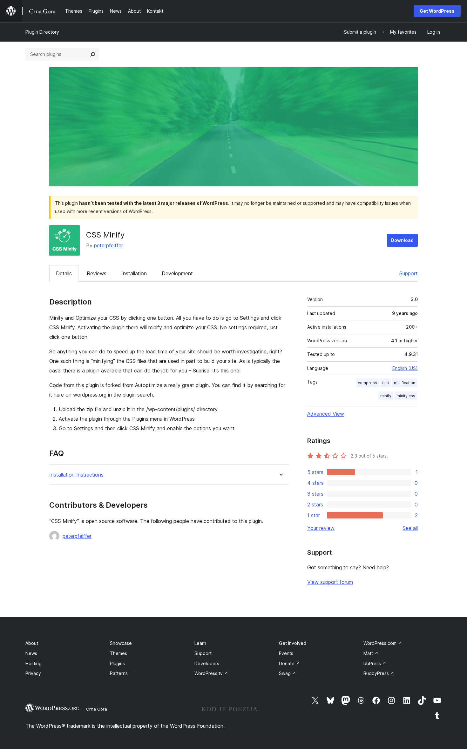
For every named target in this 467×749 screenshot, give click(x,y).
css (385, 382)
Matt (370, 653)
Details (64, 273)
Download (402, 240)
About (31, 643)
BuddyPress (378, 673)
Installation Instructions (76, 475)
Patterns (119, 673)
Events (286, 653)
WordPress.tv (211, 673)
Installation (134, 273)
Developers (206, 663)
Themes (118, 653)
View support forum (330, 582)
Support (408, 273)
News (31, 653)
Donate (289, 663)
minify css (405, 395)
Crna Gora (96, 709)
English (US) (405, 368)
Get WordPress (437, 11)
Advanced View (325, 414)
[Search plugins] (92, 54)
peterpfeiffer (108, 245)
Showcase (121, 643)
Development (177, 273)
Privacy (33, 673)
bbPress (374, 663)
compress (367, 382)
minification (404, 382)
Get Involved (292, 643)
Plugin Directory (42, 32)
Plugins (117, 663)
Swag (287, 673)
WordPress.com (382, 643)
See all (410, 528)
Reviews (96, 273)
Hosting (33, 663)
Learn (200, 643)
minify (385, 395)
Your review (321, 528)
